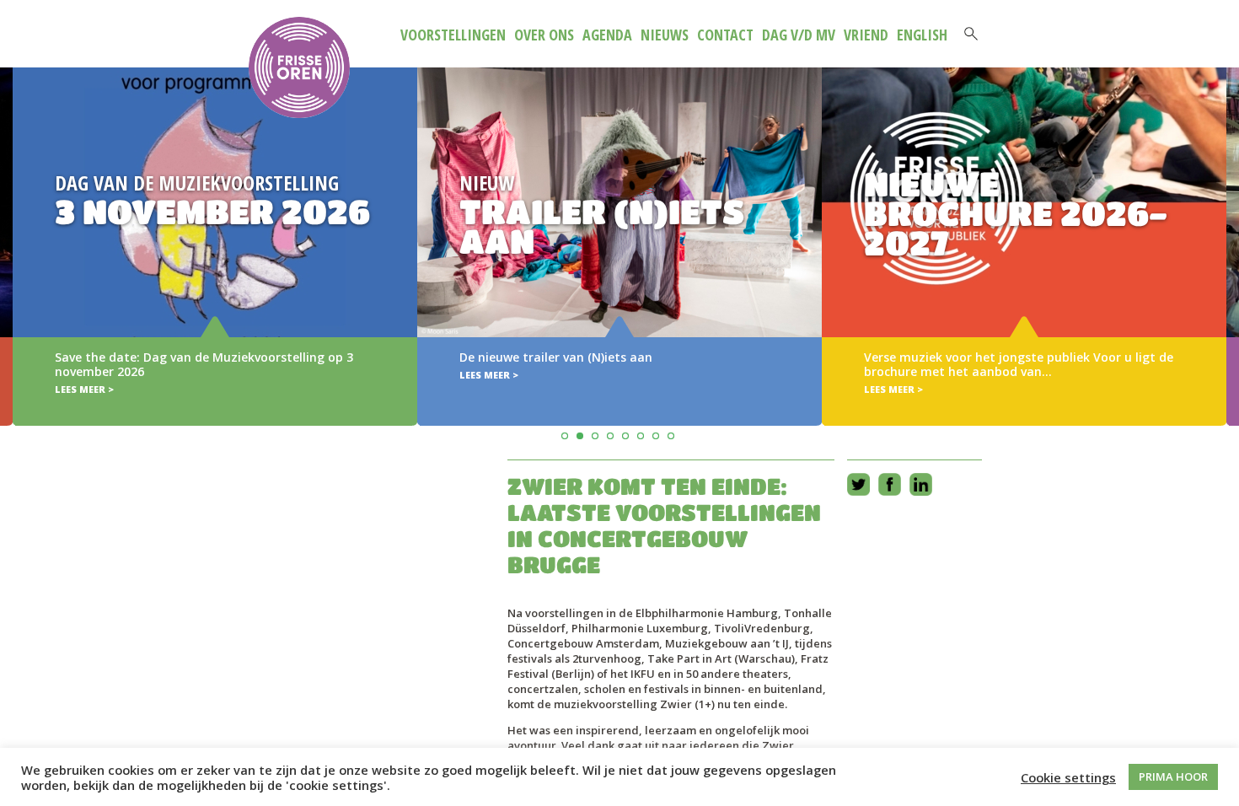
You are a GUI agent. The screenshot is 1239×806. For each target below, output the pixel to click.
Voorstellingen (453, 34)
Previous (15, 222)
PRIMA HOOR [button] (1173, 776)
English (922, 34)
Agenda (607, 34)
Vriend (866, 34)
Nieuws (665, 34)
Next (1223, 222)
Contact (725, 34)
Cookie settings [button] (1068, 777)
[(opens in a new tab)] (619, 246)
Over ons (544, 34)
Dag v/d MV (798, 34)
